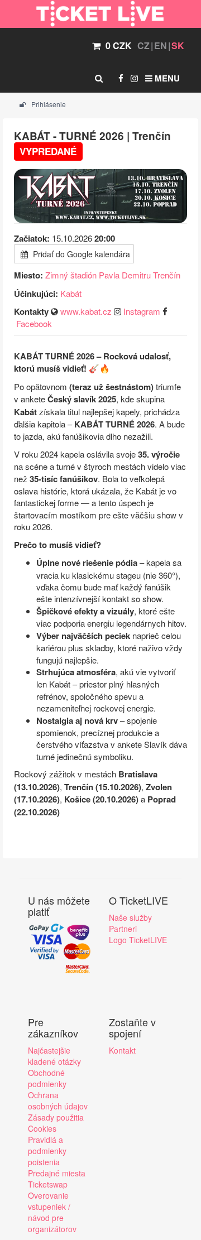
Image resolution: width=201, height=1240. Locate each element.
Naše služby (130, 917)
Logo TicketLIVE (138, 939)
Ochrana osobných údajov (58, 1100)
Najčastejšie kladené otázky (54, 1056)
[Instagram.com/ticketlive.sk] (134, 78)
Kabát (71, 293)
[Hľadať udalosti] (99, 78)
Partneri (123, 928)
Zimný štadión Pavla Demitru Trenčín (112, 275)
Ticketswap (48, 1184)
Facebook (34, 323)
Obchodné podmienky (47, 1078)
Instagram (141, 311)
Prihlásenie (48, 104)
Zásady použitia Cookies (56, 1123)
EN (160, 45)
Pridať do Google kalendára (80, 253)
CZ (143, 45)
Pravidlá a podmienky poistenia (47, 1150)
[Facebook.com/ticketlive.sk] (120, 78)
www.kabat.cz (86, 311)
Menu (166, 78)
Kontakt (122, 1050)
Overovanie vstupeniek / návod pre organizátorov (52, 1212)
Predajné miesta (56, 1173)
